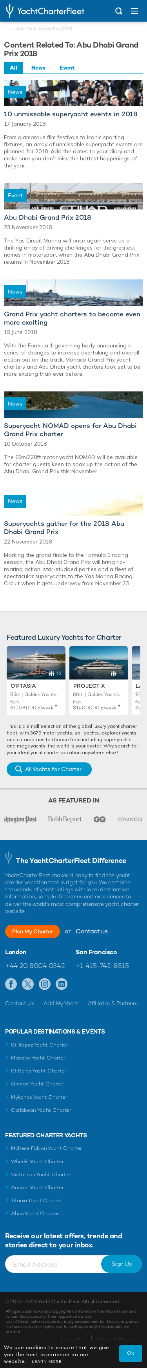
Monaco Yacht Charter (38, 1057)
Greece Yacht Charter (37, 1083)
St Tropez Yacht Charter (39, 1044)
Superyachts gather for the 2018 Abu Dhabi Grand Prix (64, 528)
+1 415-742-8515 (102, 965)
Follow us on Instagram (45, 984)
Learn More (47, 1361)
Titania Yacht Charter (36, 1200)
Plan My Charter (32, 931)
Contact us (91, 931)
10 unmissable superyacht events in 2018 (71, 114)
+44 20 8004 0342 (34, 965)
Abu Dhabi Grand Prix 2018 (47, 217)
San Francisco (96, 952)
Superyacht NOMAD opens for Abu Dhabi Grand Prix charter (70, 430)
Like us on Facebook (11, 984)
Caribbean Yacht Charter (41, 1110)
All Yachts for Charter (53, 769)
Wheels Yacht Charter (37, 1161)
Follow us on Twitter (28, 984)
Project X (89, 685)
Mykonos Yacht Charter (39, 1097)
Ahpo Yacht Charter (35, 1213)
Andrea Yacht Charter (37, 1187)
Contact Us (19, 1003)
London (16, 952)
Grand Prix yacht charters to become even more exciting (72, 318)
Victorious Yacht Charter (40, 1174)
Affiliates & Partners (113, 1003)
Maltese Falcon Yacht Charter (46, 1148)
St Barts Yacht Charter (38, 1070)
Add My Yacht (61, 1003)
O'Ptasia (23, 685)
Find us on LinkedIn (62, 984)
